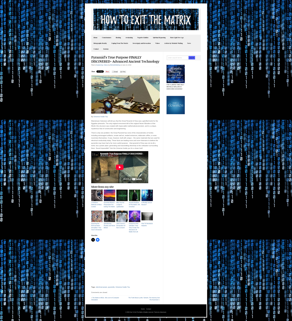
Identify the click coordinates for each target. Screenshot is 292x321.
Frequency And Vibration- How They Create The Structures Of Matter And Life (134, 228)
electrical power (101, 287)
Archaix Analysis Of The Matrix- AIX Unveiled (134, 204)
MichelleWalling (115, 65)
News (189, 43)
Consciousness (106, 37)
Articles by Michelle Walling (173, 43)
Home (95, 37)
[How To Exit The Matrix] (146, 29)
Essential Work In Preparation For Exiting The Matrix (109, 204)
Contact (96, 49)
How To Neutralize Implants (147, 224)
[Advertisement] (125, 265)
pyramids (111, 287)
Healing (118, 37)
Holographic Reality (100, 43)
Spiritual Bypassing (159, 37)
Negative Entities (142, 37)
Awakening (129, 37)
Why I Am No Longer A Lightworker (120, 204)
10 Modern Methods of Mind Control (96, 204)
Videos (157, 43)
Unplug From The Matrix (119, 43)
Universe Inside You (101, 116)
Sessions (105, 49)
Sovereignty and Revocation (142, 43)
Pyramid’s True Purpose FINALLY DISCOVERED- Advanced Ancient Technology (125, 59)
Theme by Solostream (160, 312)
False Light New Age (177, 37)
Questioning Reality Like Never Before (109, 225)
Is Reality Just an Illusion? (146, 203)
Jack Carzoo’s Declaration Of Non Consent (120, 225)
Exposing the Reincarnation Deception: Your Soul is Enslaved (96, 227)
